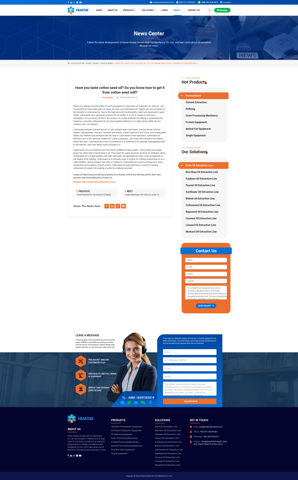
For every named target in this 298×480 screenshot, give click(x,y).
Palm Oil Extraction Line (199, 165)
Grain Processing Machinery (202, 115)
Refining (190, 108)
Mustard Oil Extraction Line (201, 231)
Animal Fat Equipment (198, 128)
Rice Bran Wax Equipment (123, 449)
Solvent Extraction (196, 102)
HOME (99, 10)
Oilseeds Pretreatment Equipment (126, 426)
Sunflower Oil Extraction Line (202, 191)
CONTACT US (194, 10)
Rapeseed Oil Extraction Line (202, 211)
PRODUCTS (128, 10)
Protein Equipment (196, 122)
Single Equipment (196, 135)
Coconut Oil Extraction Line (201, 218)
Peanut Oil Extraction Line (200, 185)
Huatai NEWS (107, 63)
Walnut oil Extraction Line (200, 198)
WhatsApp (222, 10)
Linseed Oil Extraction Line (201, 225)
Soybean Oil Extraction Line (201, 178)
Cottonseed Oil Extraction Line (203, 205)
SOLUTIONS (147, 10)
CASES (164, 10)
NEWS (176, 10)
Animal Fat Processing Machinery (126, 446)
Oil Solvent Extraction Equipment (126, 430)
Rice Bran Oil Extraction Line (202, 172)
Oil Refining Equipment (121, 434)
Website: (94, 182)
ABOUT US (112, 10)
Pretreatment (193, 95)
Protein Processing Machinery (125, 442)
